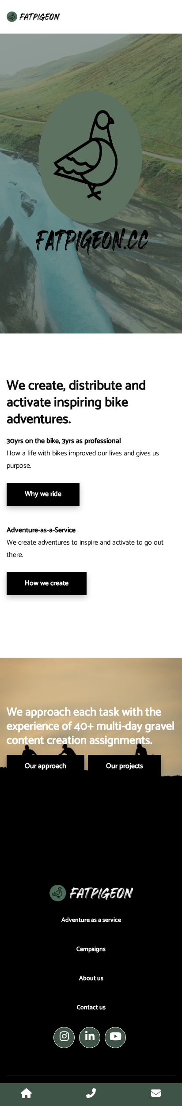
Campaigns (91, 949)
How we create (46, 583)
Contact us (91, 1008)
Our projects (124, 766)
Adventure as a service (91, 920)
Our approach (45, 766)
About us (91, 978)
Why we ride (43, 494)
